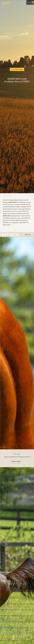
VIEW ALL (28, 235)
